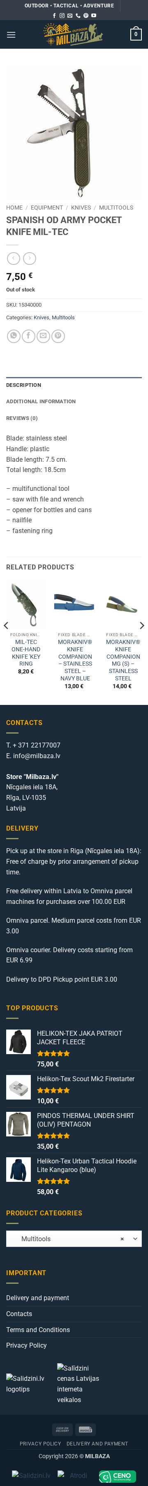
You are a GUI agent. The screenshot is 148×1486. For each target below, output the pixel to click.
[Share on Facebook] (28, 336)
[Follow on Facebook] (54, 16)
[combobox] (74, 1239)
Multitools (116, 207)
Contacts (19, 1314)
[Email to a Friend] (43, 336)
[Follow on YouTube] (93, 16)
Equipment (47, 207)
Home (14, 207)
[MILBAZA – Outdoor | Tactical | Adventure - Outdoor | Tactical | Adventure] (73, 34)
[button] (11, 35)
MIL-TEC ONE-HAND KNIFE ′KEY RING (26, 653)
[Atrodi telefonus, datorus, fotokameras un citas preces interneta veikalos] (75, 1476)
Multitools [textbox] (68, 1239)
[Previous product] (29, 258)
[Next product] (13, 258)
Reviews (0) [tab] (22, 418)
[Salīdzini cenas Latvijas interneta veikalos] (81, 1383)
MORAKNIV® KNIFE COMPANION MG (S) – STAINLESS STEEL (123, 660)
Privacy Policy (26, 1345)
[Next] (141, 642)
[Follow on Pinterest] (85, 16)
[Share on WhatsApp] (14, 336)
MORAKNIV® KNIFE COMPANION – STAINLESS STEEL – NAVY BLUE (75, 660)
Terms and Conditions (38, 1330)
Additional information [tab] (41, 401)
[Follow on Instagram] (62, 16)
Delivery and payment (37, 1298)
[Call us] (78, 16)
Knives (81, 207)
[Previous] (7, 642)
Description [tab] (23, 385)
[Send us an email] (69, 16)
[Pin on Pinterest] (58, 336)
